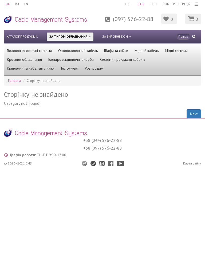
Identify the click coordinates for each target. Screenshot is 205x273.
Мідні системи (176, 50)
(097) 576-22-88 (133, 19)
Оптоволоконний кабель (78, 50)
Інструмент (69, 68)
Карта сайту (192, 163)
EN (26, 4)
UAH (140, 4)
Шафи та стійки (116, 50)
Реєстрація (182, 4)
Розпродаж (94, 68)
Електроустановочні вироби (71, 59)
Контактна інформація (95, 22)
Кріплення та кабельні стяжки (30, 68)
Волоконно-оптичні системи (29, 50)
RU (17, 4)
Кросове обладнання (24, 59)
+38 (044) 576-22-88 (102, 140)
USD (154, 4)
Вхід (167, 4)
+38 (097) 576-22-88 (102, 148)
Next (194, 113)
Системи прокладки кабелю (122, 59)
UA (8, 4)
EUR (128, 4)
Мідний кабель (147, 50)
